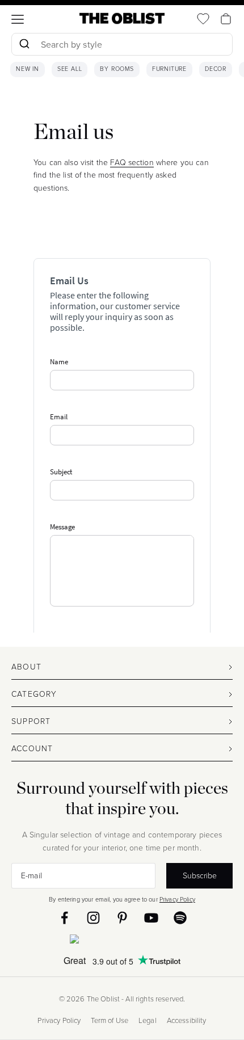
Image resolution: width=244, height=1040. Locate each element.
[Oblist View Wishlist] (203, 19)
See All (69, 69)
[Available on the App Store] (122, 941)
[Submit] (24, 44)
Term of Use (109, 1020)
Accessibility (187, 1020)
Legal (147, 1020)
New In (27, 69)
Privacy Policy (177, 899)
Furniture (169, 69)
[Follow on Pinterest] (122, 917)
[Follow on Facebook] (64, 917)
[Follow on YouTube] (151, 917)
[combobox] (122, 45)
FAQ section (132, 162)
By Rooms (116, 69)
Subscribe (200, 875)
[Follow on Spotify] (180, 917)
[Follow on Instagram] (93, 917)
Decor (215, 69)
